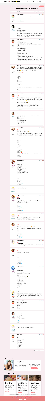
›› (43, 350)
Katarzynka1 (13, 329)
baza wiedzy (33, 1)
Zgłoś (43, 14)
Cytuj (39, 14)
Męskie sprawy (13, 6)
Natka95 (13, 316)
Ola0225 (13, 295)
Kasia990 (13, 98)
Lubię (41, 14)
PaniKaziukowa (13, 164)
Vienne (13, 29)
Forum (10, 6)
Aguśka (13, 270)
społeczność (39, 1)
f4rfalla (13, 116)
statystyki (28, 1)
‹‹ (34, 11)
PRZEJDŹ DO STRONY (22, 399)
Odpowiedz (41, 6)
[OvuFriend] (7, 2)
